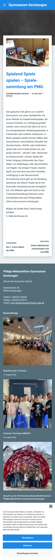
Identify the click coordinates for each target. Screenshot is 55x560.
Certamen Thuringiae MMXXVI (17, 433)
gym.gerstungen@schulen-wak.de (27, 303)
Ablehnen (27, 545)
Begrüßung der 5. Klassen (14, 371)
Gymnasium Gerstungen (28, 5)
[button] (50, 506)
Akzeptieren (27, 537)
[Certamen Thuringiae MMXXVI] (27, 403)
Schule (9, 96)
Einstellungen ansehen (27, 553)
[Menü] (4, 5)
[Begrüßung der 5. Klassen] (27, 341)
